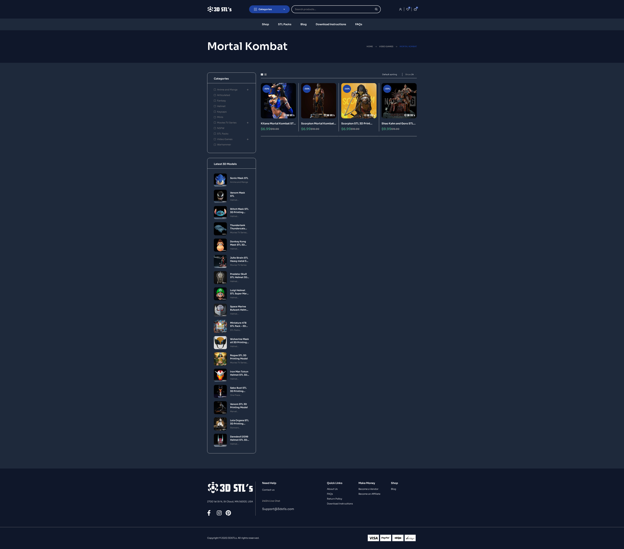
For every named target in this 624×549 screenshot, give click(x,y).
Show (408, 74)
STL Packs (222, 133)
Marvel (233, 411)
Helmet (221, 106)
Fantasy (221, 100)
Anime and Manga (227, 89)
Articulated (223, 95)
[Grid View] (262, 74)
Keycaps (222, 111)
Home (370, 46)
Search (376, 9)
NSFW (220, 128)
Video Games (386, 46)
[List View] (265, 74)
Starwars (234, 427)
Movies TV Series (226, 122)
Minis (220, 117)
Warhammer (224, 144)
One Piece (235, 395)
